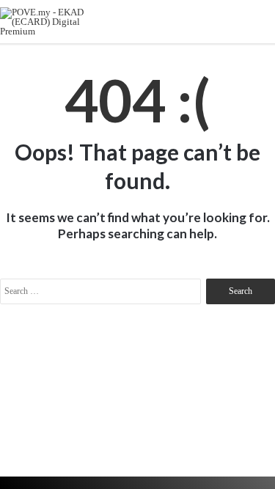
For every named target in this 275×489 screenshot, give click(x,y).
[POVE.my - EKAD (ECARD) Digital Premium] (51, 21)
